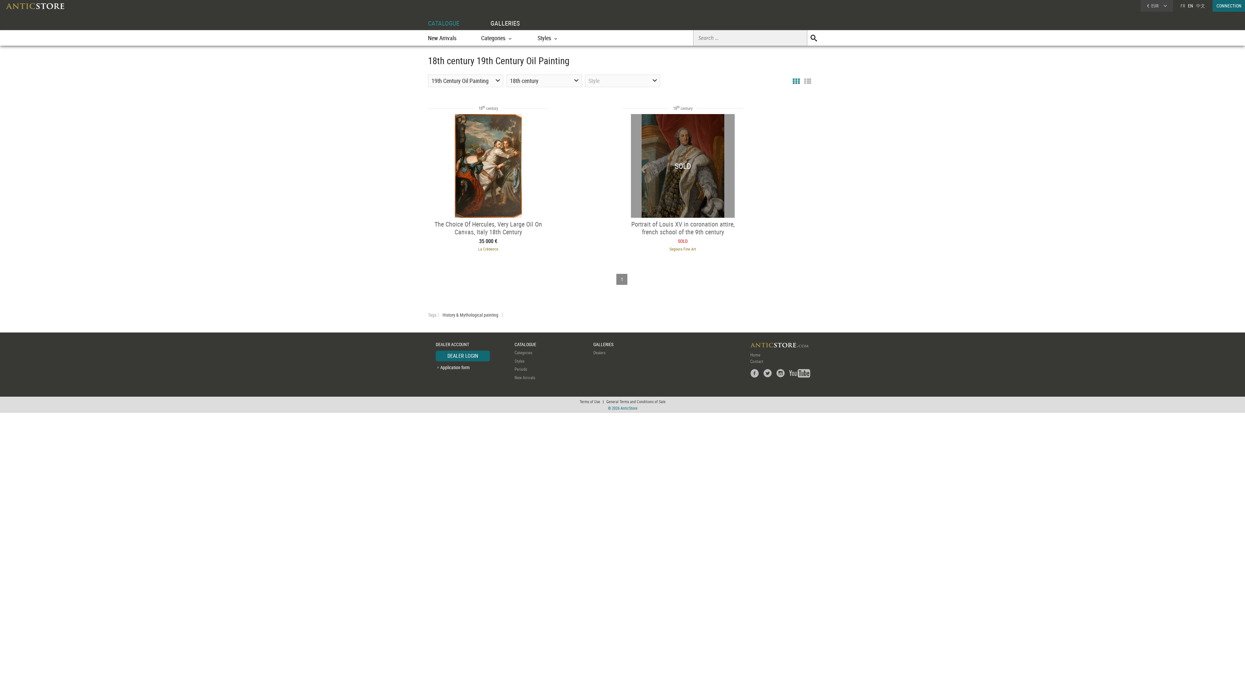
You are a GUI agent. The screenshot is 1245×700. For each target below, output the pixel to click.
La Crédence (488, 248)
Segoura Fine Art (683, 248)
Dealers (599, 353)
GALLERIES (505, 23)
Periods (521, 369)
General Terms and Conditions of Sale (636, 401)
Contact (756, 361)
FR (1182, 6)
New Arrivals (442, 38)
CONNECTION (1228, 6)
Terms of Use (590, 401)
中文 (1200, 6)
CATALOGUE (443, 23)
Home (755, 355)
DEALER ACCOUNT (452, 344)
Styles (520, 361)
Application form (455, 367)
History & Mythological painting (470, 315)
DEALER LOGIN (462, 355)
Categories (523, 353)
